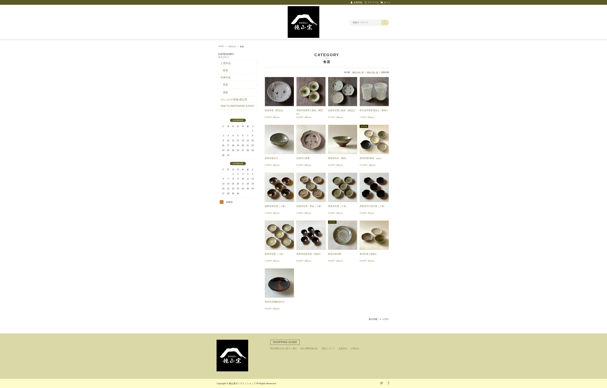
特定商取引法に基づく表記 (283, 348)
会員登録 (357, 2)
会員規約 (342, 348)
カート (387, 2)
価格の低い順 (358, 72)
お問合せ (355, 348)
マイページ (372, 2)
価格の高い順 (372, 72)
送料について (328, 348)
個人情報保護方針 (309, 348)
